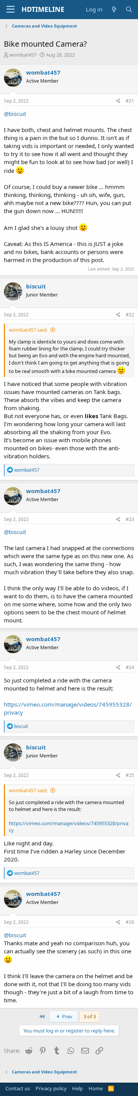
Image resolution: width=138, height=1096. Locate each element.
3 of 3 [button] (90, 1016)
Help (77, 1088)
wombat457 (22, 54)
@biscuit (15, 113)
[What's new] (113, 9)
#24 (130, 667)
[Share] (118, 101)
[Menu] (11, 9)
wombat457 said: (28, 329)
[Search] (129, 9)
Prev (66, 1016)
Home (96, 1088)
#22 (130, 314)
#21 (130, 101)
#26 (130, 922)
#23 (130, 519)
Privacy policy (51, 1088)
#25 (130, 775)
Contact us (17, 1088)
